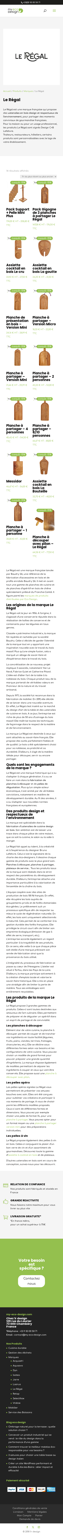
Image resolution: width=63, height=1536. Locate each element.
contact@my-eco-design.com (30, 1335)
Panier (39, 1515)
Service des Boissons (20, 1412)
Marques (28, 91)
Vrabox (16, 1403)
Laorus (17, 1384)
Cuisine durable (17, 1348)
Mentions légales (37, 1512)
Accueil (7, 91)
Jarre (16, 1380)
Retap (16, 1394)
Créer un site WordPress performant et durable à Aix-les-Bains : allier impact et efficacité (30, 1467)
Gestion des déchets (19, 1353)
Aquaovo (18, 1366)
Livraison (18, 1512)
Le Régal (17, 1389)
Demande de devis (29, 1519)
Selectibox (18, 1398)
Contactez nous (31, 1281)
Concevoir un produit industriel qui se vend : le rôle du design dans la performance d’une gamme (30, 1438)
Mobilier (13, 1408)
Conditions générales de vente (30, 1508)
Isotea (16, 1375)
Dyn (15, 1370)
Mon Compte (24, 1515)
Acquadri (18, 1361)
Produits (17, 91)
